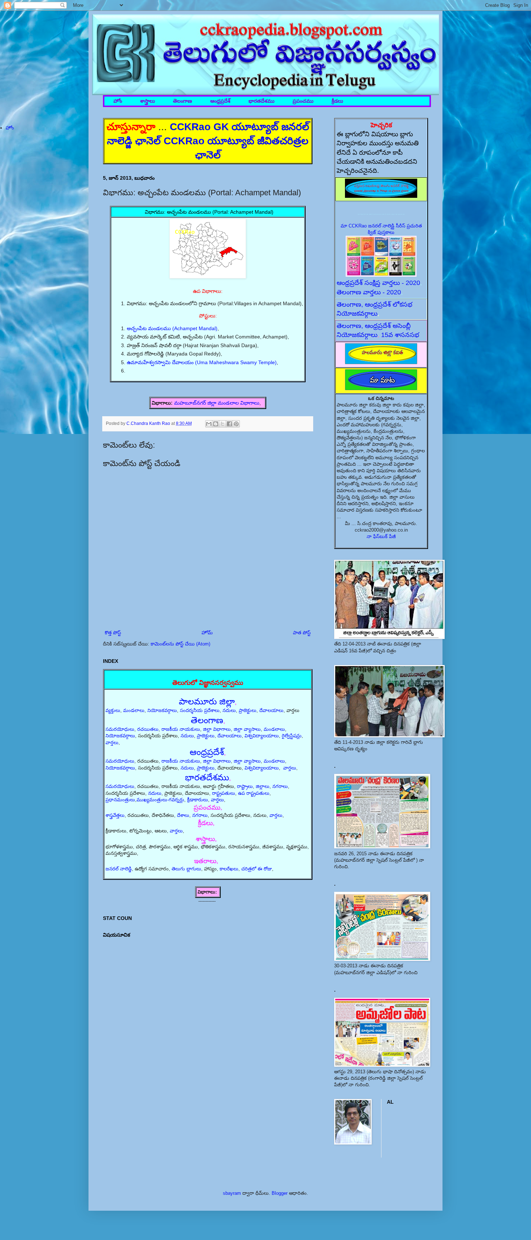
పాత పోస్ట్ (302, 632)
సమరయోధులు (119, 729)
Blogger (280, 1193)
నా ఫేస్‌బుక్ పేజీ (381, 536)
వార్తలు (111, 742)
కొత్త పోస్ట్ (113, 632)
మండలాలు (133, 710)
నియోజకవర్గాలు (162, 710)
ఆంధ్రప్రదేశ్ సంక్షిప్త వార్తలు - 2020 (378, 282)
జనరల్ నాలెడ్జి (118, 869)
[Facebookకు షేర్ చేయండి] (229, 423)
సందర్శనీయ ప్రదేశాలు (200, 710)
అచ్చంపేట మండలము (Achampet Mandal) (172, 328)
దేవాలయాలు (271, 710)
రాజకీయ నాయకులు (180, 729)
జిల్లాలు (262, 786)
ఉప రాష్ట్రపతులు (253, 793)
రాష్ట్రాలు (245, 786)
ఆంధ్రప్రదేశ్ (220, 101)
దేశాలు (183, 815)
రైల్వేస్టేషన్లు (292, 735)
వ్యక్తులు (112, 710)
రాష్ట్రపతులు (223, 793)
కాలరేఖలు (229, 869)
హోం (117, 101)
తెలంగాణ (182, 101)
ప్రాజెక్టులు (247, 710)
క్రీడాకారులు (197, 799)
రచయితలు (148, 729)
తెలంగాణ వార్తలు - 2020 (369, 292)
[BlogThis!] (215, 423)
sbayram (232, 1193)
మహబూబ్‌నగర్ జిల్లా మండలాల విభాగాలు (216, 403)
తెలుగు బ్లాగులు (186, 869)
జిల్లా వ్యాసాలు (247, 729)
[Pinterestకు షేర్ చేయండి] (236, 423)
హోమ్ (207, 632)
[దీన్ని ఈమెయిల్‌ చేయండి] (208, 423)
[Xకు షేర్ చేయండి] (222, 423)
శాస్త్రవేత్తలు (115, 815)
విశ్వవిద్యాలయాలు (262, 735)
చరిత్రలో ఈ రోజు (256, 869)
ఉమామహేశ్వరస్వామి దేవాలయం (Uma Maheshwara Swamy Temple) (202, 362)
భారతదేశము (262, 101)
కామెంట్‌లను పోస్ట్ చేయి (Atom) (180, 644)
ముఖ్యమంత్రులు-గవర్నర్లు (160, 799)
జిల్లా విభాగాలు (217, 729)
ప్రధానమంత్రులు (120, 799)
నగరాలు (280, 786)
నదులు (229, 710)
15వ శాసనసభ (400, 334)
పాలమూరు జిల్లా (207, 701)
